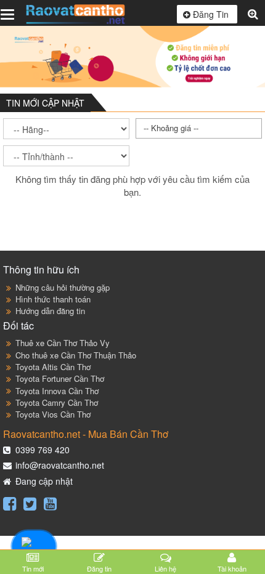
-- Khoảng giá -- (171, 128)
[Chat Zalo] (33, 546)
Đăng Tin (210, 14)
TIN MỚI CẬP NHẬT (45, 103)
